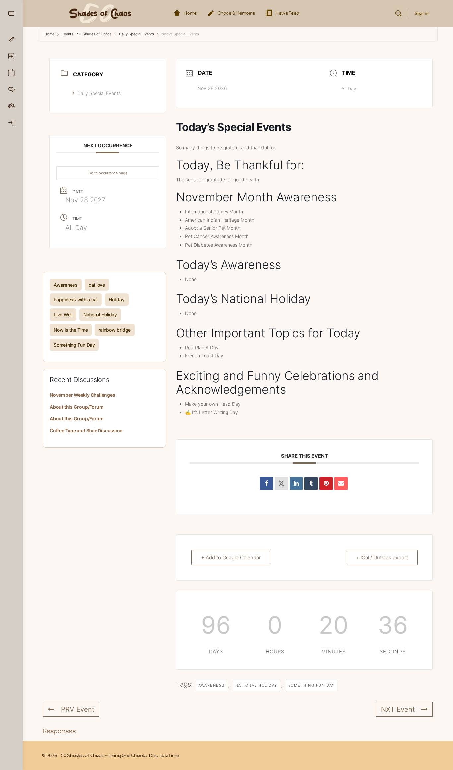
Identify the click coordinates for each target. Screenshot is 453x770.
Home (49, 34)
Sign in (422, 13)
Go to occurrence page (107, 173)
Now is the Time (71, 330)
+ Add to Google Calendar (231, 557)
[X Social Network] (281, 483)
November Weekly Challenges (82, 395)
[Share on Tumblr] (311, 483)
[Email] (341, 483)
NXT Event (398, 709)
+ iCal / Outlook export (382, 557)
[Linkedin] (296, 483)
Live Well (63, 314)
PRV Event (77, 709)
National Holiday (100, 314)
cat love (97, 285)
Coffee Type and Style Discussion (86, 430)
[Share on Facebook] (266, 483)
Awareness (66, 285)
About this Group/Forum (76, 407)
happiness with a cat (76, 299)
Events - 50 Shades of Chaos (87, 34)
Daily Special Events (136, 34)
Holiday (116, 299)
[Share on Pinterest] (326, 483)
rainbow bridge (114, 330)
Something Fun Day (74, 345)
